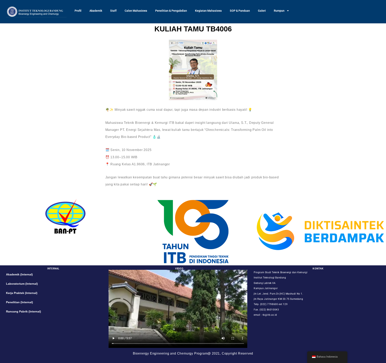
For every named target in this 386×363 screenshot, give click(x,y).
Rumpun (279, 10)
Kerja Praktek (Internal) (21, 293)
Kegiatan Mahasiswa (208, 10)
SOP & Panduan (240, 10)
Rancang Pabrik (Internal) (23, 311)
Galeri (262, 10)
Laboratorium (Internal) (22, 283)
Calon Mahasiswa (136, 10)
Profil (78, 10)
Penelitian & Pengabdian (171, 10)
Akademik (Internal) (19, 274)
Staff (113, 10)
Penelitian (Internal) (19, 302)
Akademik (95, 10)
